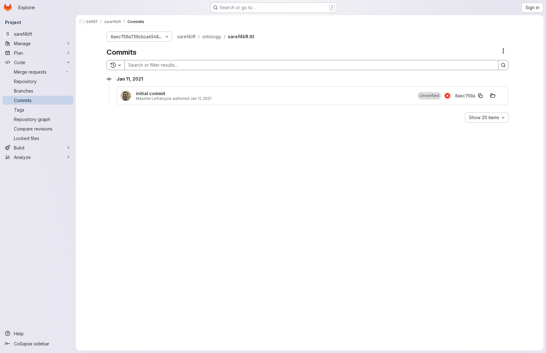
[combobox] (486, 118)
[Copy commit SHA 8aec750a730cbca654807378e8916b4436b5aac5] (480, 96)
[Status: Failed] (447, 96)
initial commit (150, 93)
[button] (429, 96)
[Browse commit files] (493, 96)
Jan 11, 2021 (200, 98)
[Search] (503, 65)
